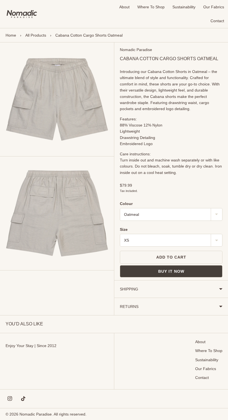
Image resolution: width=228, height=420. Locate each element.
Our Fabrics (213, 7)
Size (124, 229)
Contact (217, 21)
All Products (35, 35)
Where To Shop (151, 7)
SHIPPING (129, 289)
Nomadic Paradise (136, 49)
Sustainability (183, 7)
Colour (126, 203)
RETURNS (129, 306)
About (124, 7)
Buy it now (171, 271)
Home (11, 35)
